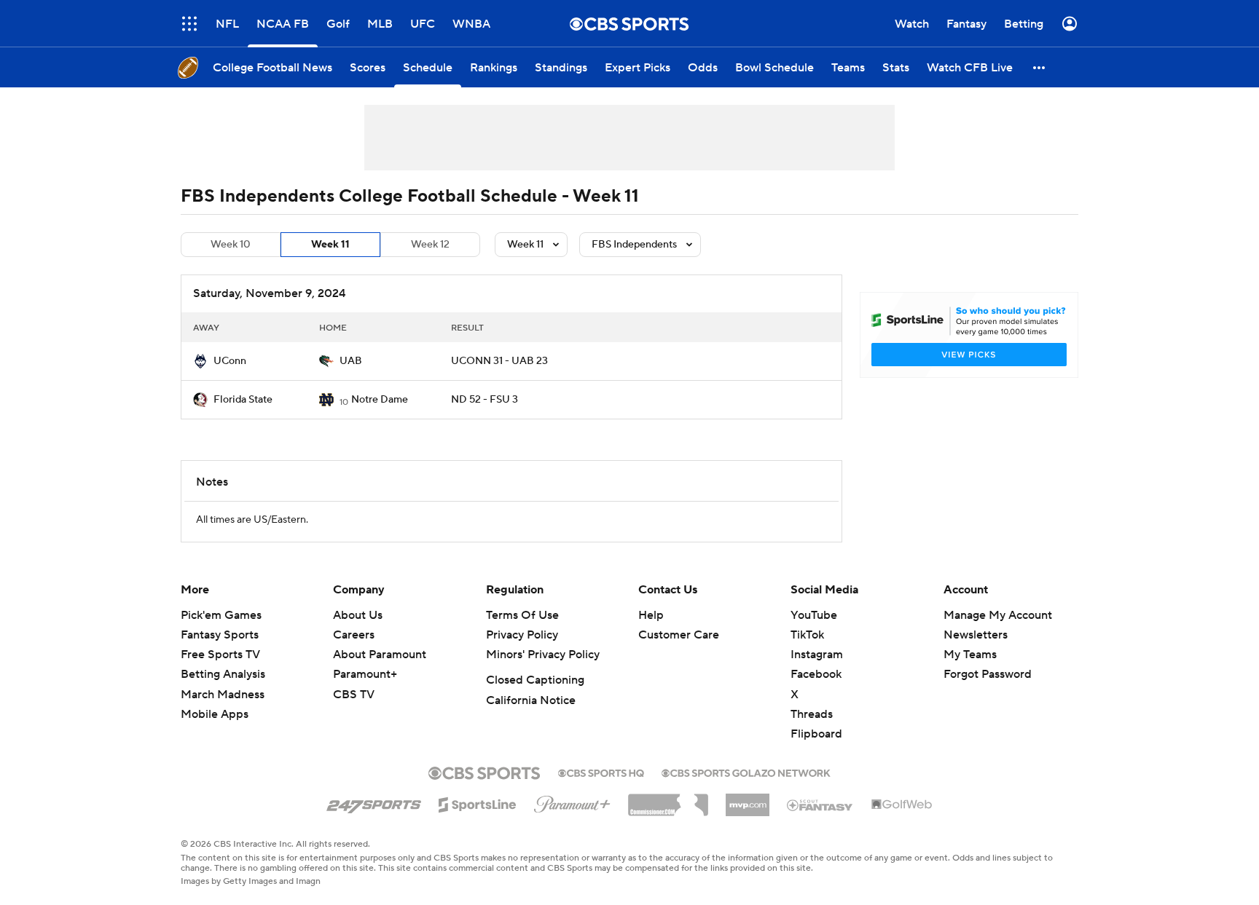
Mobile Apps (214, 714)
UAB (351, 361)
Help (651, 615)
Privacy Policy (522, 635)
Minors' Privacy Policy (543, 654)
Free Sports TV (220, 654)
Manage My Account (998, 615)
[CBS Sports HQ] (601, 771)
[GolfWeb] (902, 805)
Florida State (242, 399)
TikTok (807, 635)
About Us (358, 615)
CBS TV (353, 694)
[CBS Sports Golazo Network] (746, 771)
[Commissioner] (668, 799)
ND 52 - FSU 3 (484, 399)
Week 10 (231, 244)
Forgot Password (988, 674)
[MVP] (747, 799)
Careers (353, 635)
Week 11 (330, 244)
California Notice (531, 700)
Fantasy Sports (220, 635)
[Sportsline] (478, 802)
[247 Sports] (373, 802)
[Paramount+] (572, 801)
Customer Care (678, 635)
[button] (189, 23)
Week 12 (430, 244)
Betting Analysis (223, 674)
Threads (812, 714)
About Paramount (379, 654)
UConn (229, 361)
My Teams (970, 654)
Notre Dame (379, 399)
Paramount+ (365, 674)
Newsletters (976, 635)
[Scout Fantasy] (820, 804)
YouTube (814, 615)
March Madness (222, 694)
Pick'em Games (221, 615)
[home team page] (200, 361)
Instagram (817, 654)
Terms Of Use (522, 615)
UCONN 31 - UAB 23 (499, 361)
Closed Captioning (535, 680)
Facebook (816, 674)
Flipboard (816, 734)
